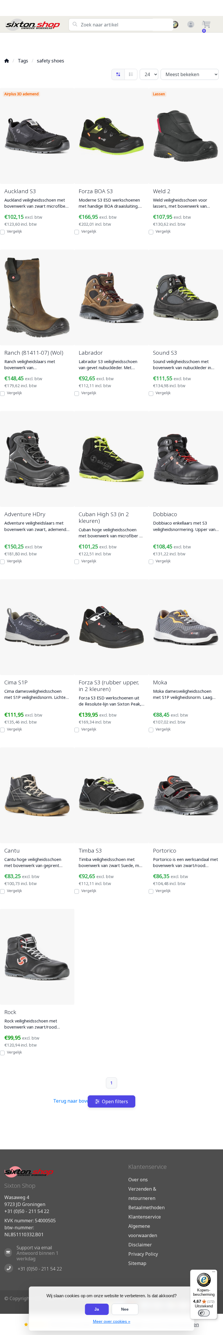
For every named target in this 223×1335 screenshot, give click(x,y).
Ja (96, 1309)
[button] (190, 24)
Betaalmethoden (146, 1207)
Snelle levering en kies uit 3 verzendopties (39, 43)
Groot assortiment (81, 43)
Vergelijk (14, 231)
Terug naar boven (72, 1101)
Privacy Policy (143, 1254)
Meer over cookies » (111, 1321)
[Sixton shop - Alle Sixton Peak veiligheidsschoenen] (36, 25)
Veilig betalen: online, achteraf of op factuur (191, 43)
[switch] (204, 1312)
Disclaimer (140, 1244)
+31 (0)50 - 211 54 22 (26, 1211)
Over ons (138, 1179)
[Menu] (213, 1273)
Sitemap (137, 1263)
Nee (125, 1309)
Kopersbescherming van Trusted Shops (129, 43)
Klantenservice (144, 1217)
